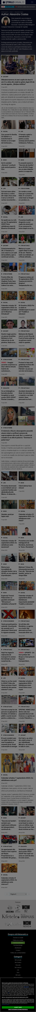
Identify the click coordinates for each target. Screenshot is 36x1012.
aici (8, 992)
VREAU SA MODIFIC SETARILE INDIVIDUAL (18, 1009)
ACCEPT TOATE (18, 1007)
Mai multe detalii (26, 986)
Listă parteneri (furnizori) (5, 1004)
